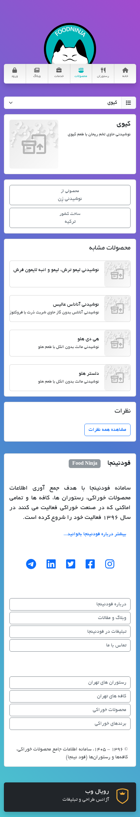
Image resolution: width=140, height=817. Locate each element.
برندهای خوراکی (110, 723)
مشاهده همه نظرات (107, 429)
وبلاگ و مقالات (112, 618)
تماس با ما (116, 645)
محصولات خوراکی (109, 710)
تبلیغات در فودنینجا (106, 631)
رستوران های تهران (107, 682)
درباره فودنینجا (111, 604)
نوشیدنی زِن (70, 195)
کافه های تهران (111, 696)
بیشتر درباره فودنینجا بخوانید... (94, 534)
